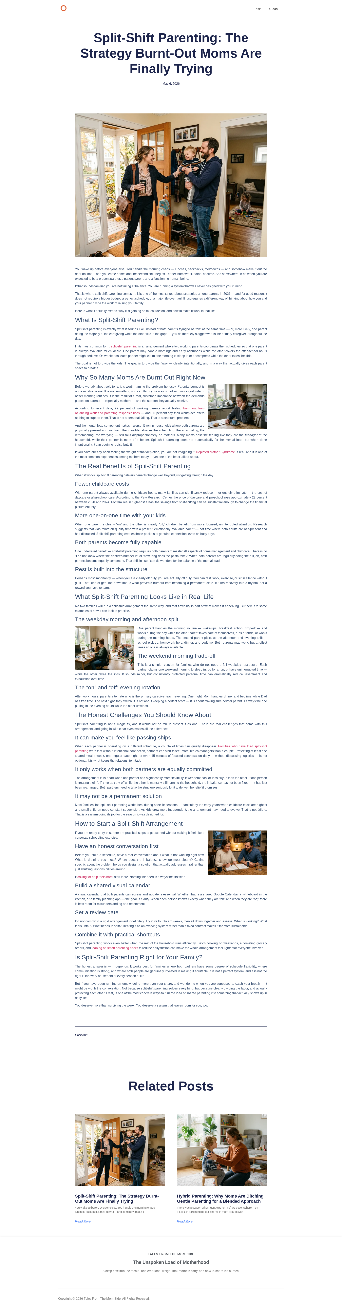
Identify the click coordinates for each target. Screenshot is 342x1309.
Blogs (273, 9)
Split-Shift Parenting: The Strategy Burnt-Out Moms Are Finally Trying (117, 1199)
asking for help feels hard (95, 877)
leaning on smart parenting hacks (115, 948)
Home (257, 9)
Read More (83, 1221)
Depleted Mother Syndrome (215, 452)
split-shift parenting (124, 346)
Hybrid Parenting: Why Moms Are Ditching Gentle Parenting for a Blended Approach (220, 1199)
